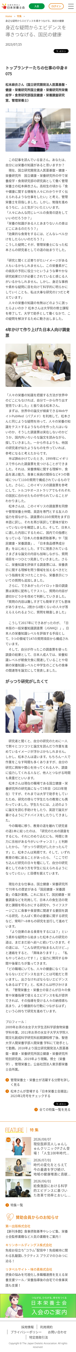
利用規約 (46, 1327)
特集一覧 (17, 1205)
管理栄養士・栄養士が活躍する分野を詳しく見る (40, 1082)
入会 (36, 6)
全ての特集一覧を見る (55, 1109)
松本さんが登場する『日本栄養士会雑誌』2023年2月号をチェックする (40, 1093)
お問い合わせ (57, 1332)
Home (8, 16)
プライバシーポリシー (26, 1332)
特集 (19, 16)
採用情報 (27, 1327)
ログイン (56, 6)
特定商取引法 (38, 1337)
